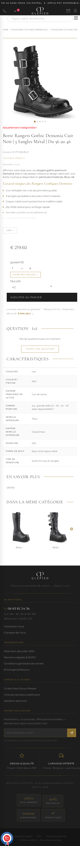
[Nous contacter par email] (68, 10)
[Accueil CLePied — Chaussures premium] (40, 575)
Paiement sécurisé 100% (19, 651)
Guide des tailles (24, 274)
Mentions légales (23, 836)
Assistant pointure (15, 700)
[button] (35, 121)
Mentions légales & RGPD (20, 657)
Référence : (7, 152)
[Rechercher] (68, 18)
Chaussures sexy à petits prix (22, 694)
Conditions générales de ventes (24, 663)
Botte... (19, 547)
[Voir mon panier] (13, 11)
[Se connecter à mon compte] (75, 10)
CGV (39, 836)
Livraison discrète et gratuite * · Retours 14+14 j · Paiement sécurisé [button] (40, 311)
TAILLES (15, 281)
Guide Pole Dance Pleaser (20, 688)
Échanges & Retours (16, 669)
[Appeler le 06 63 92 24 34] (4, 10)
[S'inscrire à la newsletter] (71, 733)
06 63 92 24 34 (19, 608)
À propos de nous (15, 632)
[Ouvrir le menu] (76, 18)
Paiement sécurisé (56, 836)
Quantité (17, 262)
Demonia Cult (11, 164)
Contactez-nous (14, 626)
